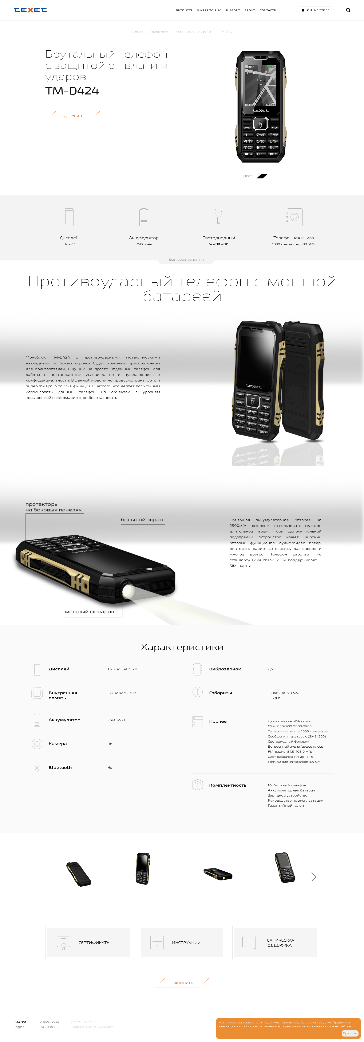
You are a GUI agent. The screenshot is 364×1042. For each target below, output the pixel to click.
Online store (318, 10)
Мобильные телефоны (193, 31)
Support (232, 10)
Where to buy (209, 10)
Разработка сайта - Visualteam (92, 1026)
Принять (350, 1033)
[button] (314, 877)
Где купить (72, 116)
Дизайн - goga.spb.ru (85, 1021)
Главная (136, 31)
